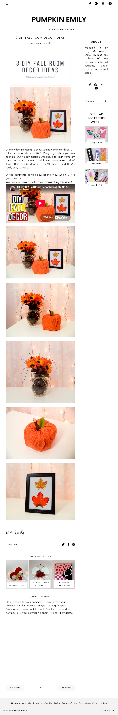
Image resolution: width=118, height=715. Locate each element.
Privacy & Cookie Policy (47, 703)
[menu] (7, 3)
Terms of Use (69, 703)
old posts (66, 688)
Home (14, 703)
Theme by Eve (107, 711)
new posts (14, 688)
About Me (25, 703)
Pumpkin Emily (19, 711)
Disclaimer (85, 703)
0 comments (12, 545)
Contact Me (99, 703)
